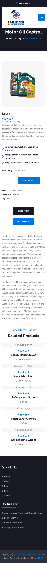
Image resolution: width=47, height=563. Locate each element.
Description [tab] (23, 211)
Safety (18, 38)
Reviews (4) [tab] (23, 221)
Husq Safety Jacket (23, 418)
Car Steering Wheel (23, 439)
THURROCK (25, 3)
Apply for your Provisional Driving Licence (23, 513)
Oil (8, 198)
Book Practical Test (13, 522)
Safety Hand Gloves (23, 355)
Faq (6, 491)
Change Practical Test (14, 527)
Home (8, 38)
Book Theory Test (12, 518)
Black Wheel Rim (23, 376)
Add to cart (29, 181)
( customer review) (11, 121)
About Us (8, 481)
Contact (7, 495)
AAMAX (40, 558)
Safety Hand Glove (24, 397)
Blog (6, 486)
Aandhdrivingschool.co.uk (30, 554)
